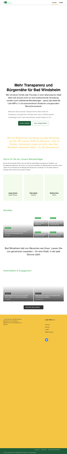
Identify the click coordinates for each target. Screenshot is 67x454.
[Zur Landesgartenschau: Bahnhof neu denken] (41, 232)
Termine (61, 2)
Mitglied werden (49, 332)
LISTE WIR (54, 2)
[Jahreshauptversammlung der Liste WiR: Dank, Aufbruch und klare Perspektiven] (41, 220)
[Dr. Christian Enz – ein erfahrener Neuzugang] (56, 232)
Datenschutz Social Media (54, 449)
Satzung (47, 327)
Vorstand (47, 324)
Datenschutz (44, 449)
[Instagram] (14, 199)
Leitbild (47, 329)
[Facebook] (11, 199)
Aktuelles (7, 227)
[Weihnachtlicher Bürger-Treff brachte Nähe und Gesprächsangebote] (49, 288)
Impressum (37, 449)
